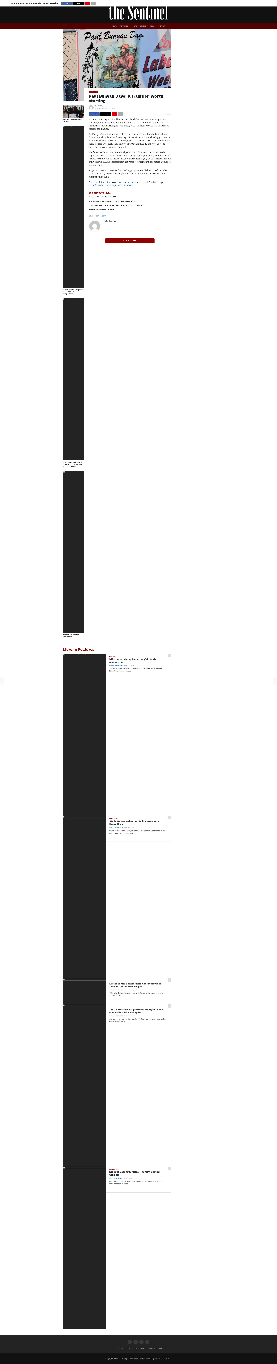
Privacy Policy (140, 1348)
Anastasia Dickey (117, 665)
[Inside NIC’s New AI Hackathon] (73, 472)
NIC (116, 1348)
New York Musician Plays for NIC (73, 120)
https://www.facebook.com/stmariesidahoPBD (111, 185)
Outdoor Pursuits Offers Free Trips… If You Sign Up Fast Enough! (73, 464)
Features (124, 26)
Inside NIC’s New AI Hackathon (71, 636)
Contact (161, 26)
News (114, 26)
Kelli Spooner (103, 106)
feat (104, 216)
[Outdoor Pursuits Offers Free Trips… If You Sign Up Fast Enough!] (73, 299)
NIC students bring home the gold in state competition (73, 292)
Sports (133, 26)
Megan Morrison (116, 1178)
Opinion (143, 26)
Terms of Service (155, 1348)
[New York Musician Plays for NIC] (73, 117)
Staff (121, 1348)
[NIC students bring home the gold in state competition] (73, 126)
